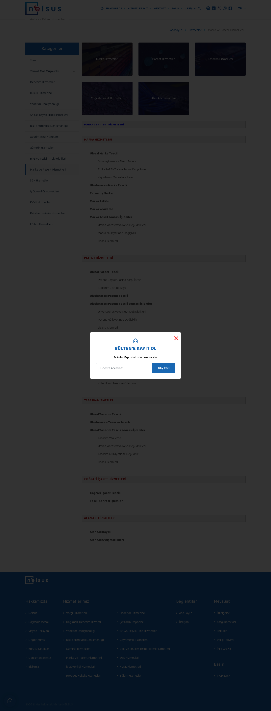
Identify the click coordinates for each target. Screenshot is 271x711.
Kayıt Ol (163, 368)
